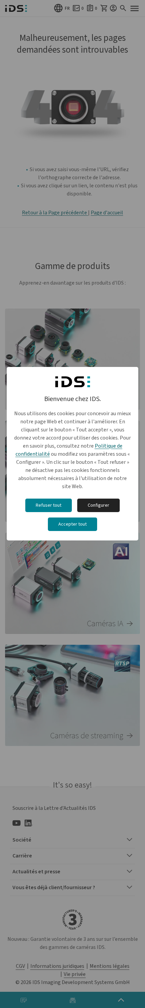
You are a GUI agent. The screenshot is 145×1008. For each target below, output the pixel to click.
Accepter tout (72, 524)
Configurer (98, 505)
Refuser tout (48, 505)
